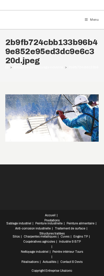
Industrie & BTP (70, 241)
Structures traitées (52, 233)
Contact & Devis (71, 262)
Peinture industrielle (49, 223)
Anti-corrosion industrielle (33, 228)
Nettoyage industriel (34, 251)
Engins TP (80, 236)
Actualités (49, 262)
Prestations (52, 220)
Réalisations (30, 262)
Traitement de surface (70, 228)
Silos (16, 236)
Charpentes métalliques (40, 236)
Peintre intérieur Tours (68, 251)
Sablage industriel (18, 223)
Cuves (65, 236)
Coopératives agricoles (39, 241)
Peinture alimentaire (80, 223)
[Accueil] (7, 67)
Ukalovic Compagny (33, 19)
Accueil (50, 215)
